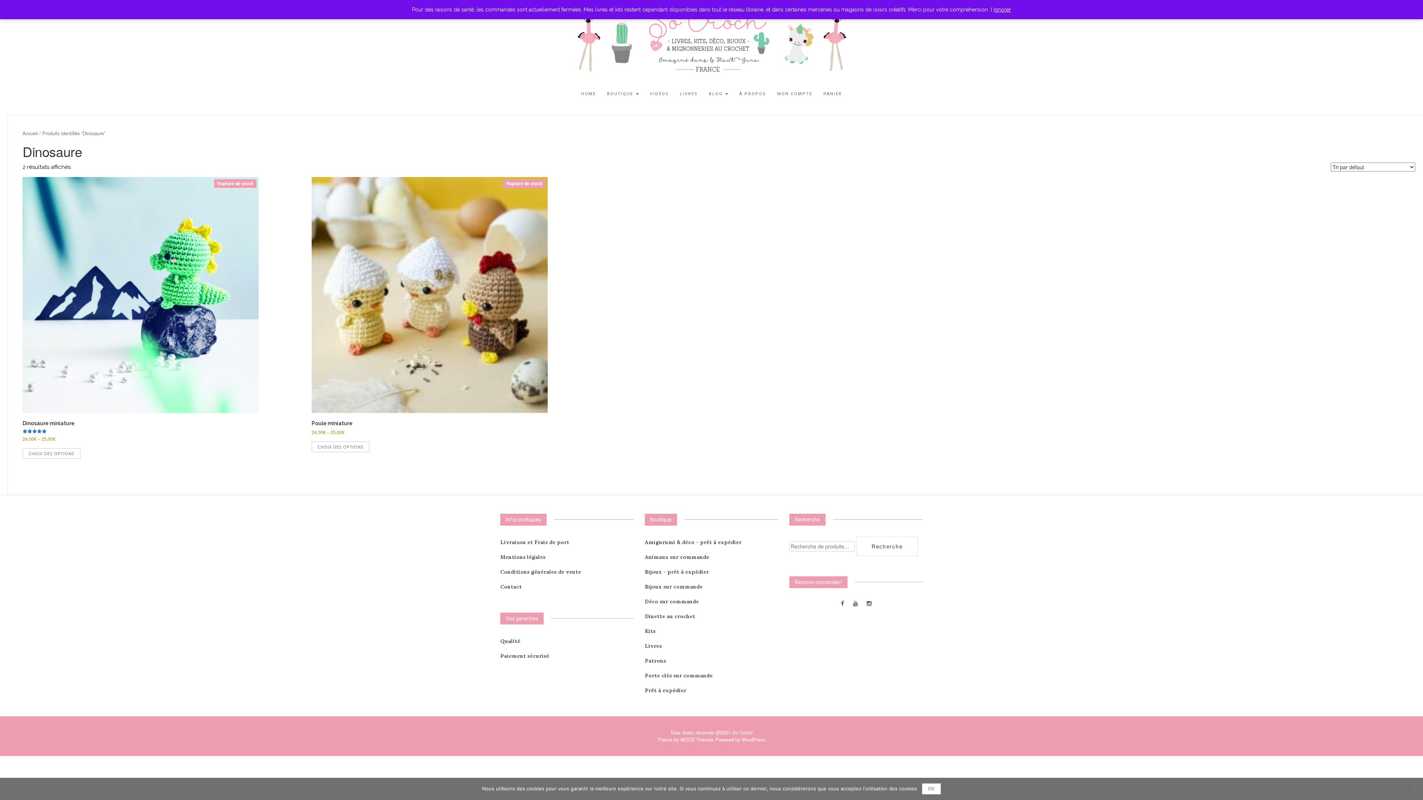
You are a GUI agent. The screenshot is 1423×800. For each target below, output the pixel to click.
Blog (716, 93)
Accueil (30, 133)
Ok (931, 789)
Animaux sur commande (677, 557)
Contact (511, 586)
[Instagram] (869, 603)
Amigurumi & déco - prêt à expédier (693, 542)
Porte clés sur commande (679, 675)
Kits (650, 631)
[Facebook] (842, 603)
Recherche (887, 546)
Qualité (510, 641)
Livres (689, 93)
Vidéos (659, 93)
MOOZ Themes (697, 739)
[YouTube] (855, 603)
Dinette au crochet (670, 616)
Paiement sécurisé (524, 656)
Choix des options (51, 453)
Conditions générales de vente (540, 572)
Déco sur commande (672, 601)
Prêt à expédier (665, 690)
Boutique (621, 93)
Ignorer (1002, 10)
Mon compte (794, 93)
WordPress (754, 739)
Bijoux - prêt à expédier (677, 572)
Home (588, 93)
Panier (832, 93)
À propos (752, 93)
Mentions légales (522, 557)
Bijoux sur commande (674, 586)
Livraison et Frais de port (534, 542)
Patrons (655, 660)
